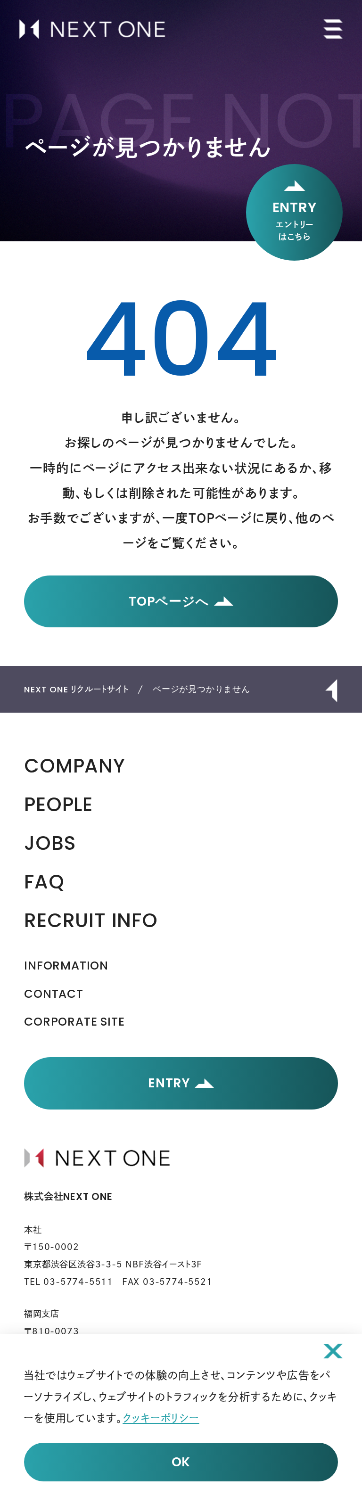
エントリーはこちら (294, 219)
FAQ (44, 881)
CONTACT (53, 994)
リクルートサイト (76, 689)
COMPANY (74, 765)
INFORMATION (66, 965)
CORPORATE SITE (74, 1021)
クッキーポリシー (161, 1418)
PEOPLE (58, 804)
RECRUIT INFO (91, 920)
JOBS (49, 843)
